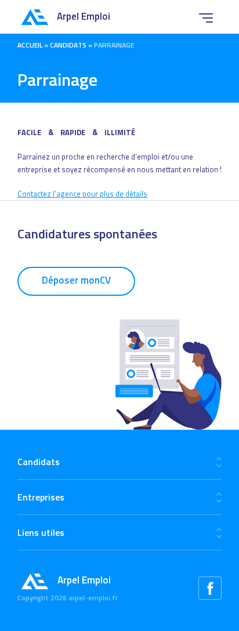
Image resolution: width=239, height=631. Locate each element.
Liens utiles (40, 532)
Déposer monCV (76, 280)
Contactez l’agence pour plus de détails (82, 194)
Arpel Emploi (83, 16)
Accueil (29, 44)
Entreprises (40, 497)
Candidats (68, 44)
